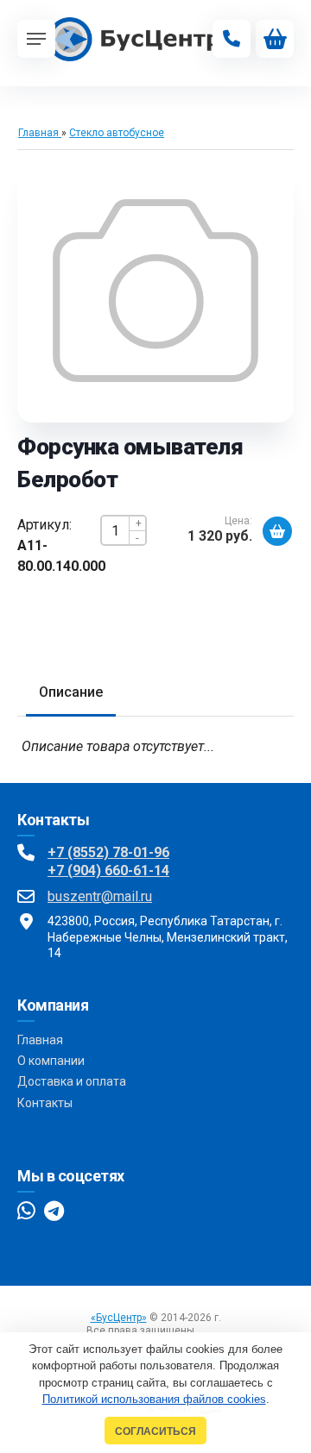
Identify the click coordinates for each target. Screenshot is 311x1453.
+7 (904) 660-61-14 (108, 870)
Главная (40, 1040)
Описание (71, 692)
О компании (51, 1061)
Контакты (45, 1103)
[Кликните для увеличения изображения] (155, 291)
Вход (212, 1331)
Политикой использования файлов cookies (154, 1399)
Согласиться (155, 1431)
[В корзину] (277, 531)
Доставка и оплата (71, 1081)
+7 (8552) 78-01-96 (108, 852)
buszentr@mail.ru (100, 896)
